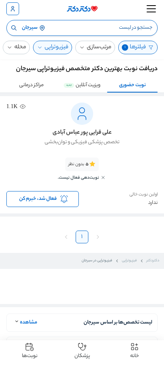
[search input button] (14, 28)
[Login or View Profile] (12, 8)
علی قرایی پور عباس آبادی (82, 133)
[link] (82, 173)
